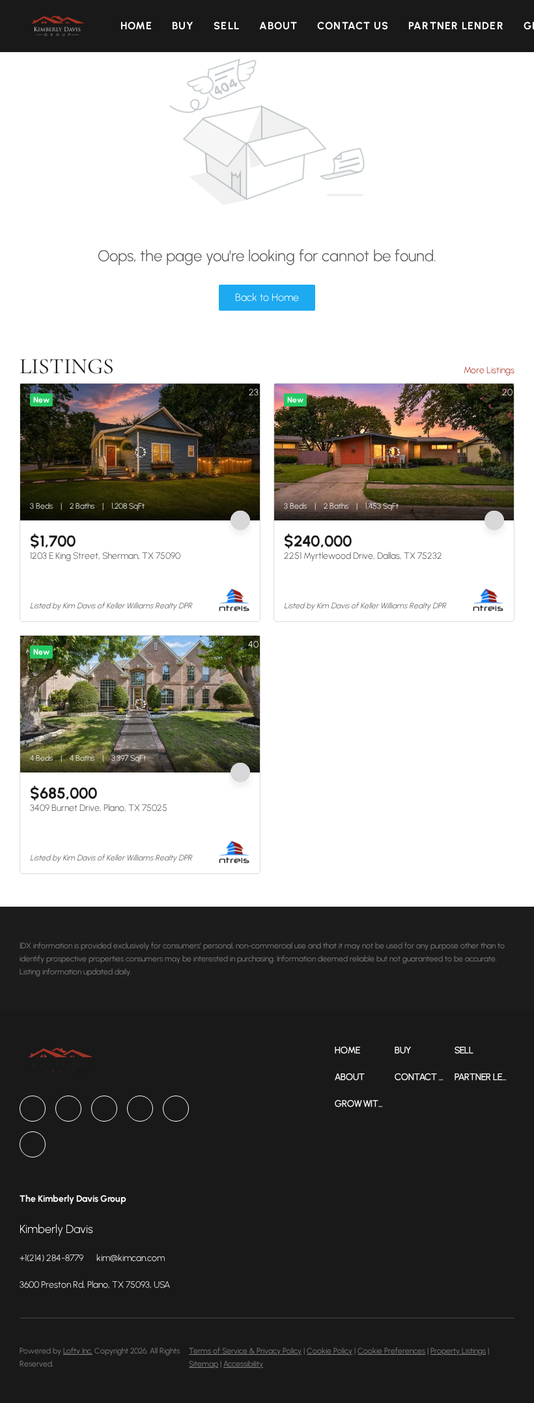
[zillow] (104, 1109)
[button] (57, 26)
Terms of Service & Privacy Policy (245, 1350)
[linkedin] (68, 1109)
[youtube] (176, 1109)
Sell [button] (226, 26)
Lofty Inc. (77, 1350)
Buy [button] (183, 26)
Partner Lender (455, 26)
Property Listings (458, 1350)
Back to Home (267, 297)
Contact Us (353, 26)
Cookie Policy (329, 1350)
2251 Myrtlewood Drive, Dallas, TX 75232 (363, 555)
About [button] (278, 26)
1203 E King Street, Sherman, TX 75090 (105, 555)
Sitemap (203, 1363)
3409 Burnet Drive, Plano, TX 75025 (98, 808)
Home (136, 26)
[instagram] (140, 1109)
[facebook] (33, 1109)
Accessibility (243, 1363)
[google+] (33, 1144)
